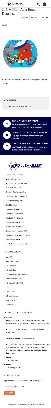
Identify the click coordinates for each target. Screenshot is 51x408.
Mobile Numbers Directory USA (17, 244)
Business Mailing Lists (13, 188)
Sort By (25, 17)
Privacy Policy (11, 270)
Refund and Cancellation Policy (17, 274)
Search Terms (10, 292)
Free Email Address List (14, 209)
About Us (9, 257)
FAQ (7, 287)
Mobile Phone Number (14, 227)
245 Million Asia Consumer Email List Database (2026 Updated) (24, 80)
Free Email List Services (14, 214)
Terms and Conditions (13, 279)
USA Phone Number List (14, 240)
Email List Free (11, 205)
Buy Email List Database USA (16, 183)
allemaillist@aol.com (13, 368)
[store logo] (14, 3)
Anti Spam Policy (12, 261)
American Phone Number (14, 175)
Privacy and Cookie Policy (15, 283)
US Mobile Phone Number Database (18, 235)
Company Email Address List (16, 192)
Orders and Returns (12, 300)
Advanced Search (12, 296)
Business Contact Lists (13, 179)
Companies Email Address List (16, 196)
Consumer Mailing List (14, 201)
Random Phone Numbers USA (16, 231)
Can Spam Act (11, 266)
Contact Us (9, 305)
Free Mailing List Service (15, 222)
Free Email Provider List (14, 218)
